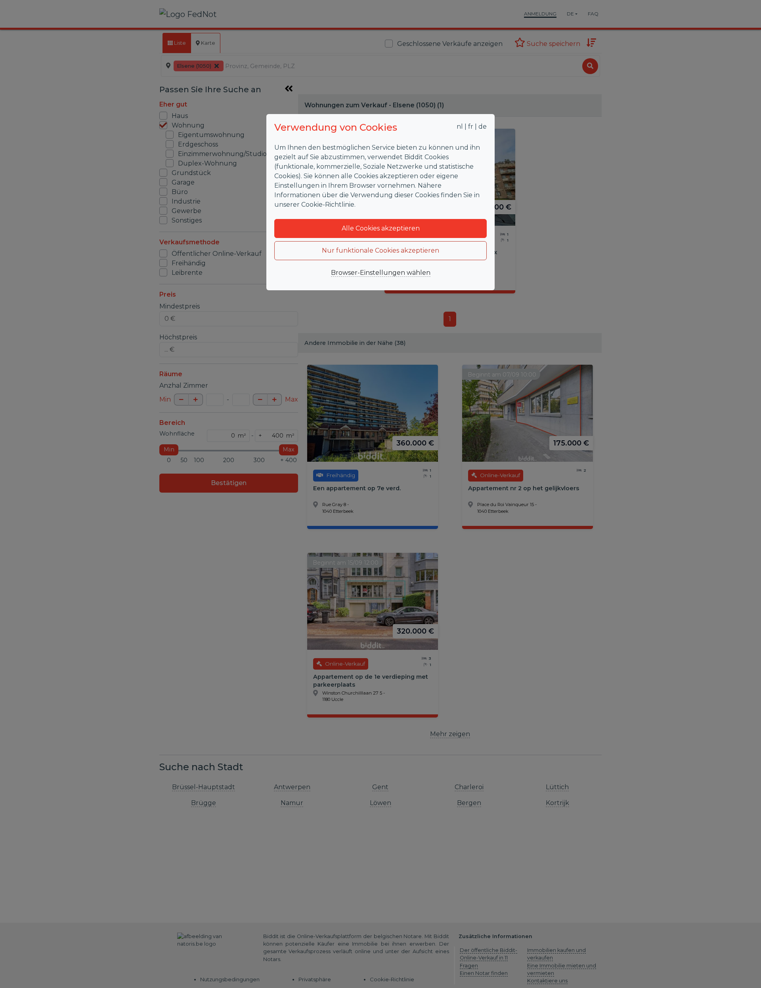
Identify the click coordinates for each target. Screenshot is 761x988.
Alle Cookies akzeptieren (381, 228)
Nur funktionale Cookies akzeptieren (380, 250)
